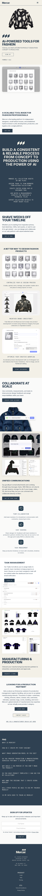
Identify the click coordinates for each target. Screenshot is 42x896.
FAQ (21, 877)
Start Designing (21, 369)
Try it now (8, 236)
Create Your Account (12, 400)
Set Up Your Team (11, 498)
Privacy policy (21, 890)
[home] (6, 3)
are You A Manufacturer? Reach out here (21, 721)
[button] (37, 2)
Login (21, 875)
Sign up (8, 54)
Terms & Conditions (21, 888)
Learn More (21, 709)
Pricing (21, 880)
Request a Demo (10, 674)
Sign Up (9, 580)
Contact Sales (21, 715)
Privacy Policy (35, 832)
